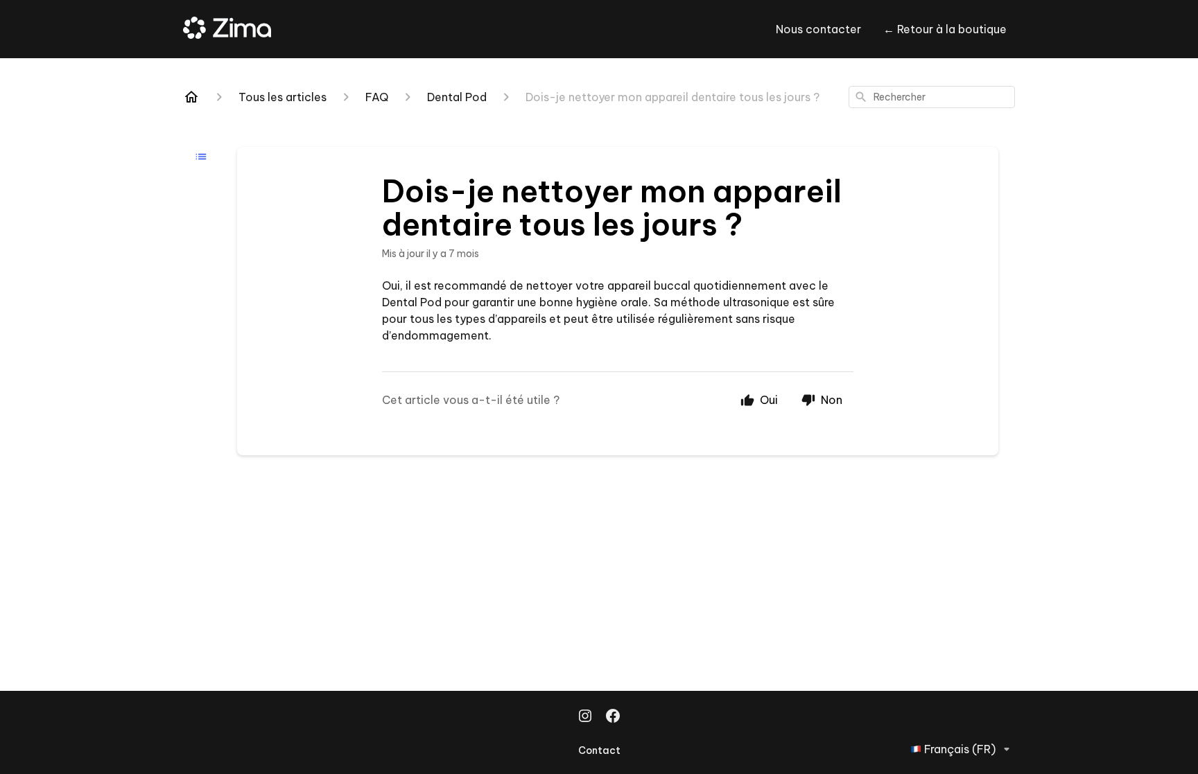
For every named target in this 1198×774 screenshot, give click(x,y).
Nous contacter (818, 29)
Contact (599, 750)
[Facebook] (613, 717)
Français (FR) (960, 749)
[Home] (191, 97)
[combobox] (932, 97)
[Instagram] (585, 717)
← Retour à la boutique (945, 29)
